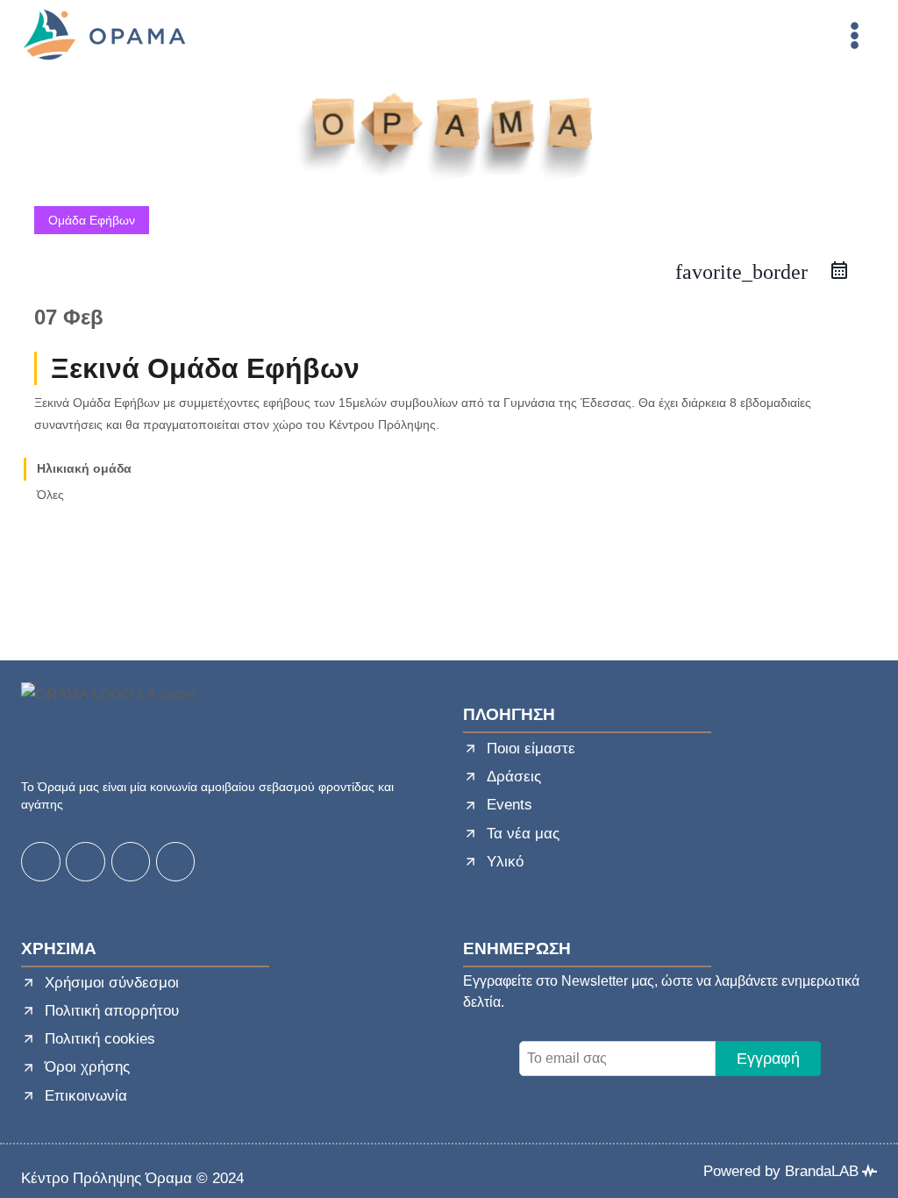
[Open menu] (854, 35)
